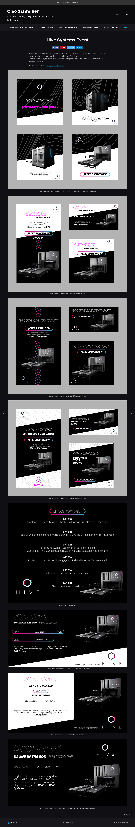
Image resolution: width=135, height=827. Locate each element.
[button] (126, 815)
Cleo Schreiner (23, 11)
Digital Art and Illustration (21, 28)
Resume (125, 14)
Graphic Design (46, 28)
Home (116, 14)
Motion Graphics (90, 28)
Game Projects (111, 28)
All (125, 28)
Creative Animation (68, 28)
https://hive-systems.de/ (55, 66)
